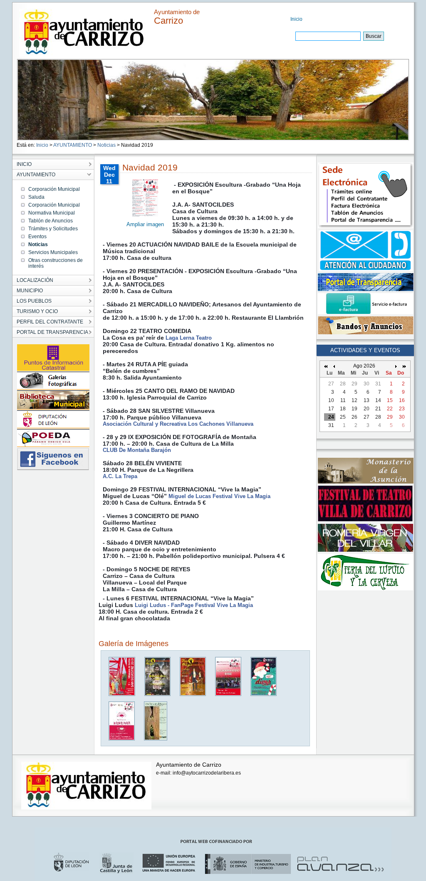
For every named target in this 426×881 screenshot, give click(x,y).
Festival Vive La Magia (241, 496)
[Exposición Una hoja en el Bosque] (156, 738)
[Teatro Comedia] (122, 738)
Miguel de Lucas (189, 496)
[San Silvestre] (122, 694)
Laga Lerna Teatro (189, 338)
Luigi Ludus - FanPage (164, 605)
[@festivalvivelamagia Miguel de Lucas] (158, 694)
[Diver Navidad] (264, 694)
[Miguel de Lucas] (193, 694)
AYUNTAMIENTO (72, 145)
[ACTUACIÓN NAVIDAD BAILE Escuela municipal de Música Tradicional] (228, 694)
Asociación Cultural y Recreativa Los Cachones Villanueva (178, 424)
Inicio (296, 19)
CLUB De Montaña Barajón (137, 450)
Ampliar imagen (145, 224)
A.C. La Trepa (120, 476)
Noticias (106, 145)
